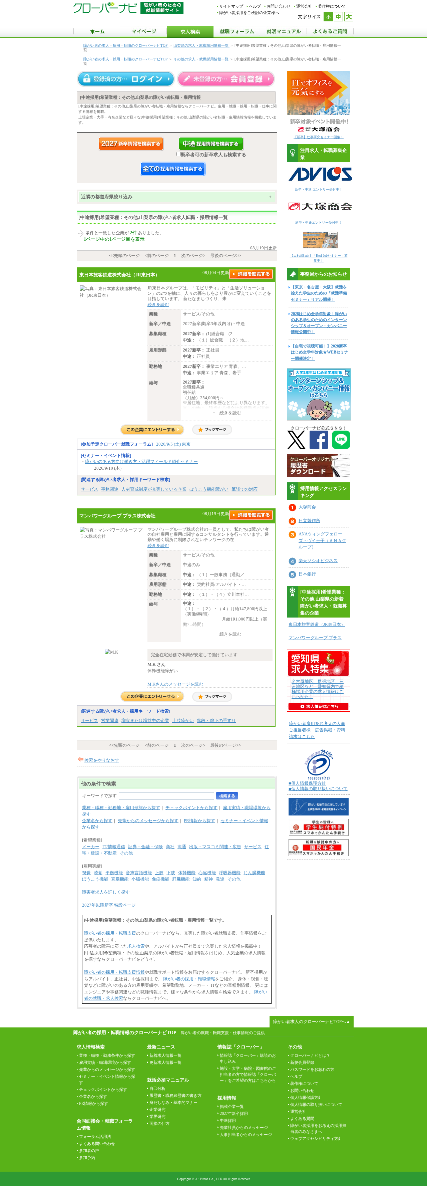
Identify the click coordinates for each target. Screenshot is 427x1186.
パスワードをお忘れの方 (312, 1069)
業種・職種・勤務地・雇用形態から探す (121, 807)
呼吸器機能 (230, 872)
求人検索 (136, 946)
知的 (196, 879)
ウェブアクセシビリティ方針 (316, 1138)
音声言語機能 (139, 872)
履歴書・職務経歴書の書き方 (175, 1095)
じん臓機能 (254, 872)
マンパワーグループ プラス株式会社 (117, 515)
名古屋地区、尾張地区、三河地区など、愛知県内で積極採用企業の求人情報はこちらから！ (318, 689)
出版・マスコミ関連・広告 (215, 846)
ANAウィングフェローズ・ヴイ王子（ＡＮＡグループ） (322, 540)
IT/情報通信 (113, 846)
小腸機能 (140, 879)
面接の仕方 (159, 1123)
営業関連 (109, 720)
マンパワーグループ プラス (315, 637)
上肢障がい (183, 720)
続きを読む (158, 304)
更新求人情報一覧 (165, 1062)
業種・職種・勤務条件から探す (107, 1055)
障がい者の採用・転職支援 (110, 933)
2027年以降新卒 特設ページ (109, 905)
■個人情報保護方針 (307, 783)
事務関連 (109, 489)
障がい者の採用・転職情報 (189, 978)
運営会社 (304, 6)
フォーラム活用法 (95, 1136)
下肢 (170, 872)
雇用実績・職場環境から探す (105, 1062)
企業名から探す (97, 820)
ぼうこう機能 (95, 879)
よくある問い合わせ (97, 1143)
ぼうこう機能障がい (209, 489)
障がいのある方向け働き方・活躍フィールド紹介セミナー (141, 461)
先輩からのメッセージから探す (148, 820)
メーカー (90, 846)
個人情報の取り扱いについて (316, 1104)
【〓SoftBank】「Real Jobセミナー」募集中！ (319, 258)
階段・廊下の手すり (216, 720)
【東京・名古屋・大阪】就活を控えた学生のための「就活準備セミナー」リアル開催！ (319, 293)
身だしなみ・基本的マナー (173, 1102)
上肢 (159, 872)
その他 (126, 853)
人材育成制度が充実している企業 (153, 489)
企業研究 (157, 1109)
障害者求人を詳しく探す (106, 892)
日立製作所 (309, 520)
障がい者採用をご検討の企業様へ (249, 12)
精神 (208, 879)
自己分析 (157, 1088)
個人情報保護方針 (306, 1097)
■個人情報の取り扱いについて (318, 788)
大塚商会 (307, 506)
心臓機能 (207, 872)
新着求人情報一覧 (165, 1055)
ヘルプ (255, 6)
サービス (89, 489)
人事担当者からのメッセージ (246, 1134)
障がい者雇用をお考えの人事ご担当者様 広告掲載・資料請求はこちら (317, 730)
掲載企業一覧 (232, 1106)
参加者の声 (89, 1150)
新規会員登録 (302, 1062)
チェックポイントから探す (191, 807)
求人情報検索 (91, 1046)
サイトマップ (231, 6)
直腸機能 (119, 879)
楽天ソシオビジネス (318, 560)
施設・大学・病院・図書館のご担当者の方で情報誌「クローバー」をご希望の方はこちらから (248, 1074)
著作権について (332, 6)
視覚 (86, 872)
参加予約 (87, 1157)
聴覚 (98, 872)
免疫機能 (160, 879)
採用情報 (227, 1098)
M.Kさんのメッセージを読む (175, 684)
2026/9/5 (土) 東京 (173, 444)
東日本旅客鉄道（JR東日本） (317, 624)
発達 (220, 879)
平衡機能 (114, 872)
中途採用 (228, 1120)
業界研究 (157, 1116)
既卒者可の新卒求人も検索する (213, 154)
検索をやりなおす (101, 760)
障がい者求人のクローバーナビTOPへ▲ (311, 1021)
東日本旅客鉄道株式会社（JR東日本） (119, 274)
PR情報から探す (199, 820)
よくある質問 (302, 1118)
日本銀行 (307, 573)
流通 (181, 846)
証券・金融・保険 (145, 846)
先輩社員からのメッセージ (244, 1127)
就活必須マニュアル (168, 1080)
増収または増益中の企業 (145, 720)
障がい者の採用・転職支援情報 (114, 972)
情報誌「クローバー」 (241, 1046)
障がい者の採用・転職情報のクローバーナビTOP (124, 1032)
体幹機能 (186, 872)
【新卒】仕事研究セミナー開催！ (319, 137)
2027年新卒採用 (234, 1113)
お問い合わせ (279, 6)
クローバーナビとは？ (310, 1055)
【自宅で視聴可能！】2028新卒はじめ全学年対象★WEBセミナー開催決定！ (319, 352)
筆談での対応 (245, 489)
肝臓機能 (180, 879)
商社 (170, 846)
